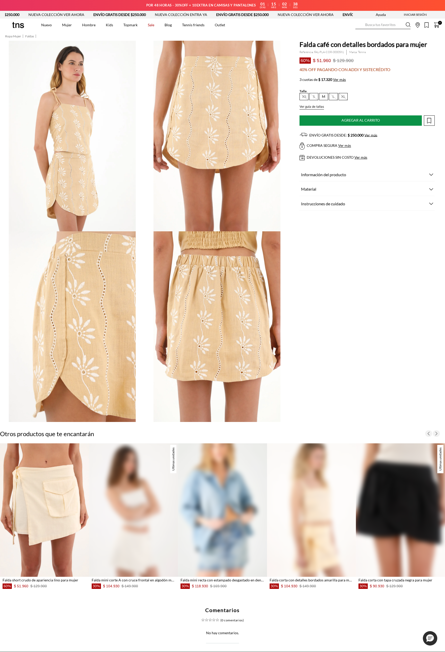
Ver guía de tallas (311, 106)
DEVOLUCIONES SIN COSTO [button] (336, 157)
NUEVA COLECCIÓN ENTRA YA (121, 14)
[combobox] (382, 25)
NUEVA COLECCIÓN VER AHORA (245, 14)
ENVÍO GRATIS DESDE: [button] (343, 135)
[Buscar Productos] (359, 25)
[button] (304, 96)
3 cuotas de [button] (322, 80)
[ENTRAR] (405, 15)
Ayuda (381, 14)
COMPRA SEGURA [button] (328, 145)
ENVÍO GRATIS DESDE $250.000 (59, 14)
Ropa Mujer (13, 36)
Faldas (29, 36)
